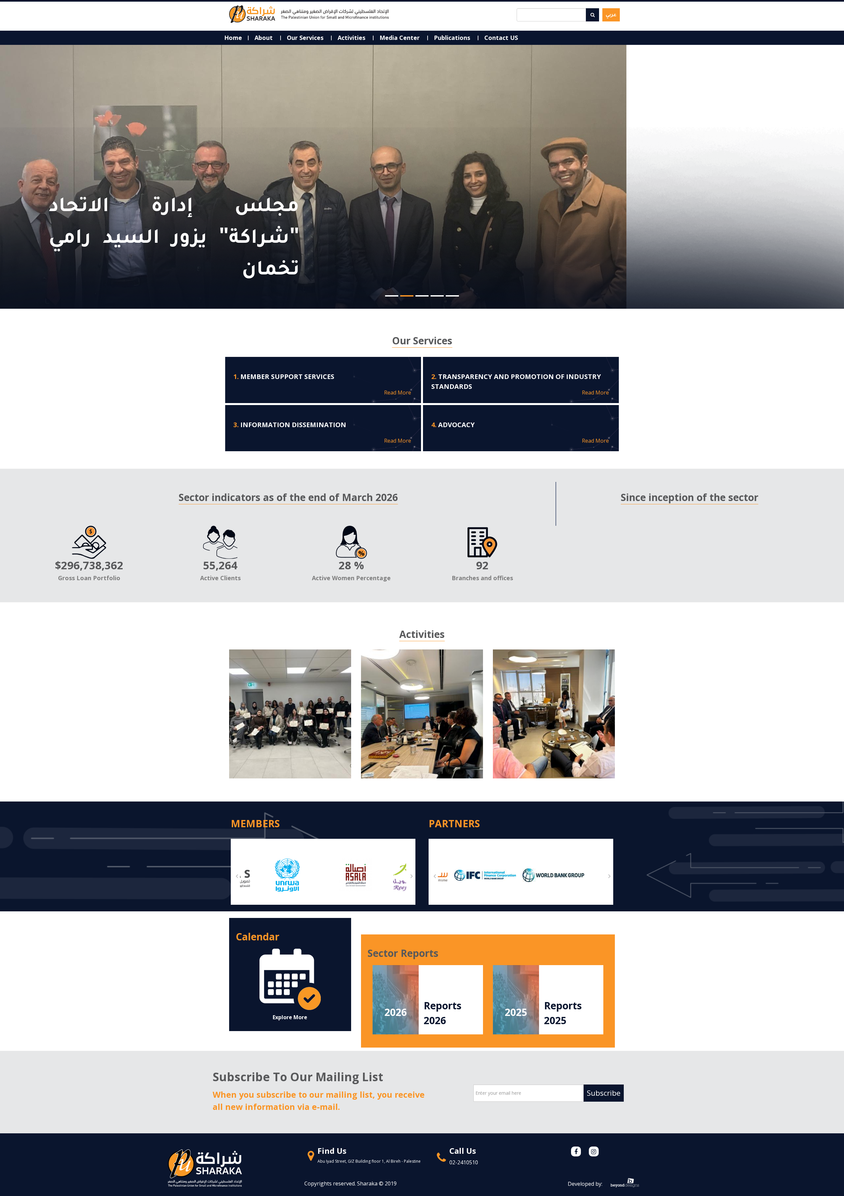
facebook (576, 1151)
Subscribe (603, 1093)
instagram (594, 1151)
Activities (352, 38)
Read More (397, 392)
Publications (453, 38)
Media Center (400, 38)
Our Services (306, 38)
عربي (611, 14)
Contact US (501, 38)
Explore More (290, 1017)
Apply (592, 14)
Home (233, 38)
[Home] (309, 13)
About (264, 38)
